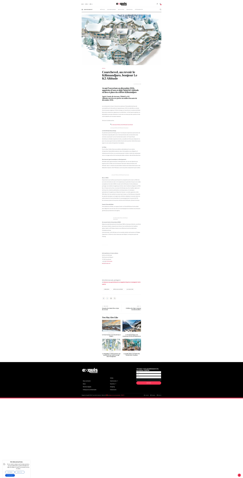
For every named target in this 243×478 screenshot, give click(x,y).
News (84, 383)
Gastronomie (113, 381)
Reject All (19, 472)
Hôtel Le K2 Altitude (118, 289)
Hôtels (103, 68)
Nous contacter (87, 381)
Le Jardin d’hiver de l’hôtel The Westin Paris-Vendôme (132, 354)
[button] (114, 298)
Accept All (10, 475)
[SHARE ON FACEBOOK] (103, 298)
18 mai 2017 (132, 333)
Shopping (112, 386)
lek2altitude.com (106, 263)
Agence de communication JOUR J (116, 395)
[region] (16, 469)
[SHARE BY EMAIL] (111, 298)
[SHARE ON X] (107, 298)
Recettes (112, 383)
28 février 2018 (111, 333)
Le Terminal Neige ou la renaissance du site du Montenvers (132, 335)
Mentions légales (87, 386)
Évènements (113, 389)
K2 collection (130, 289)
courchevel (106, 289)
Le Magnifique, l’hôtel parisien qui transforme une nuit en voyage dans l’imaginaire (111, 355)
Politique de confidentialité (89, 389)
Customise (9, 472)
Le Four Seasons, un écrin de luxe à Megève (111, 335)
